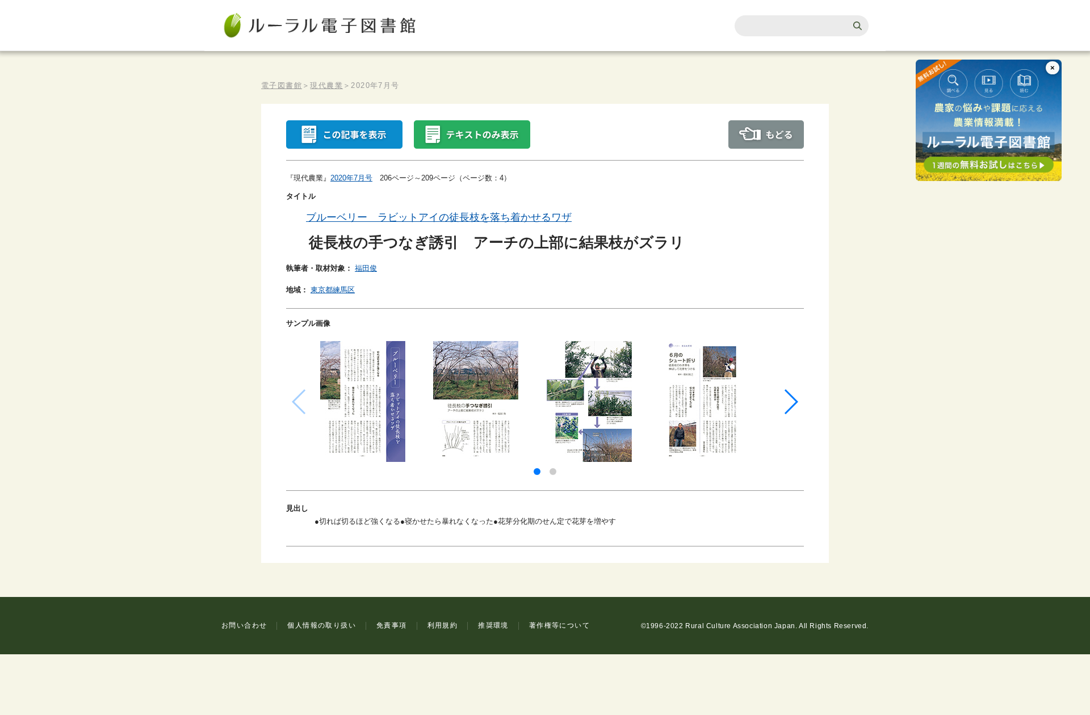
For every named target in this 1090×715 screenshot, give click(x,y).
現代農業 (326, 85)
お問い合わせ (244, 625)
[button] (537, 471)
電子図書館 (281, 85)
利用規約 (442, 625)
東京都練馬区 (333, 289)
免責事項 (391, 625)
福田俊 (366, 268)
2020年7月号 (351, 178)
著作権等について (559, 625)
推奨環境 (493, 625)
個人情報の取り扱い (321, 625)
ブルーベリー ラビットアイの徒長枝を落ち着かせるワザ (439, 217)
